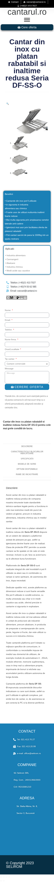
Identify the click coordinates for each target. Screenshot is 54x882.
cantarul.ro (27, 11)
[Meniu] (27, 20)
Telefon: (9, 329)
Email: (8, 320)
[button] (7, 103)
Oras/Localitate (12, 349)
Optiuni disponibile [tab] (27, 469)
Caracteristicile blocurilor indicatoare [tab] (27, 453)
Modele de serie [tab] (27, 464)
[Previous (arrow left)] (1, 880)
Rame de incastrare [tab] (27, 474)
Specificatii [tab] (27, 459)
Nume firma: (11, 339)
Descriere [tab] (27, 446)
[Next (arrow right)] (4, 880)
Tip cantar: (10, 359)
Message (9, 368)
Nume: (8, 310)
